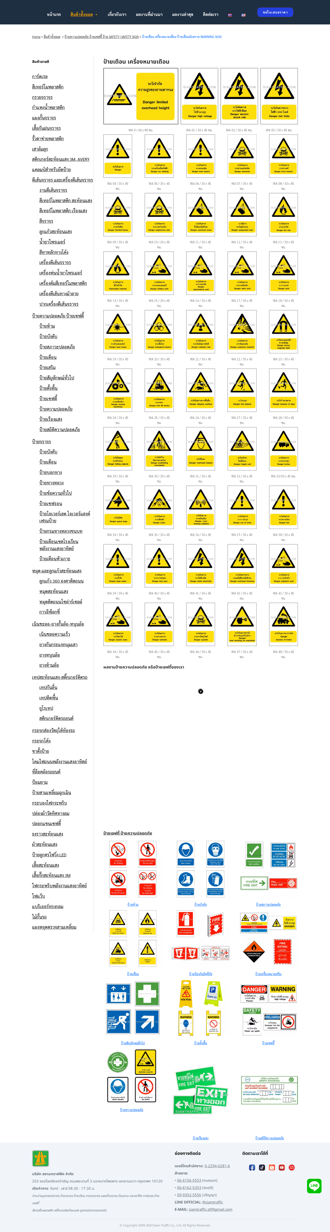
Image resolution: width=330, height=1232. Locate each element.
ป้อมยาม (40, 782)
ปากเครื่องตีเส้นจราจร (59, 304)
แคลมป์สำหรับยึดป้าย (51, 169)
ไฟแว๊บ (38, 896)
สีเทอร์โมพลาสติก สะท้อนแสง (65, 200)
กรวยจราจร (42, 97)
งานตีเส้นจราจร (53, 190)
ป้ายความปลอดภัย (55, 409)
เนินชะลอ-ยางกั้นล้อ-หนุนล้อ (58, 624)
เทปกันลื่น (48, 687)
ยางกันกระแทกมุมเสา (58, 644)
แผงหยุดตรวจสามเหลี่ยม (54, 927)
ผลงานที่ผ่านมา (149, 14)
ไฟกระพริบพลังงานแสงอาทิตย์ (59, 885)
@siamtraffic (212, 1202)
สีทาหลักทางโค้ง (53, 252)
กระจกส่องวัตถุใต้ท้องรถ (53, 730)
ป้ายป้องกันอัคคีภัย (200, 974)
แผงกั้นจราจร (44, 117)
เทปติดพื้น (48, 697)
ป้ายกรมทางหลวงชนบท (60, 531)
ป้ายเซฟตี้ (48, 398)
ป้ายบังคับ (48, 336)
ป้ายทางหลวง (51, 482)
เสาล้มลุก (40, 149)
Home (36, 37)
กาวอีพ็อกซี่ (49, 612)
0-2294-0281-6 (217, 1166)
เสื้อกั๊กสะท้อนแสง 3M (51, 875)
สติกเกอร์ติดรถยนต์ (56, 718)
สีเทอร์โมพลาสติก (48, 86)
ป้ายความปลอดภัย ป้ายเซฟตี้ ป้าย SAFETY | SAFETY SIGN (102, 37)
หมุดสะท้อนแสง (53, 591)
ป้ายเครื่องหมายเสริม (268, 974)
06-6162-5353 (189, 1188)
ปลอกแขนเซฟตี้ (46, 823)
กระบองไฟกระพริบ (49, 803)
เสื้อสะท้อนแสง (45, 865)
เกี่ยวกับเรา (117, 14)
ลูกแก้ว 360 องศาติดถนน (61, 581)
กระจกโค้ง (41, 740)
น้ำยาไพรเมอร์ (52, 242)
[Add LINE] (314, 1186)
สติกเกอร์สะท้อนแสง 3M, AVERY (61, 159)
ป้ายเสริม (47, 367)
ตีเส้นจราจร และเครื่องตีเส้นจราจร (62, 180)
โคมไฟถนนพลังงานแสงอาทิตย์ (59, 761)
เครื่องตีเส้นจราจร (55, 262)
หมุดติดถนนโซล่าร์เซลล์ (60, 601)
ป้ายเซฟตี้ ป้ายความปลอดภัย (127, 833)
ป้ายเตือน (48, 357)
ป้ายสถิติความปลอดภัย (59, 429)
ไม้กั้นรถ (39, 917)
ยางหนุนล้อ (49, 655)
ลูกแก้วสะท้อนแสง (55, 231)
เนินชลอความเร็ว (54, 634)
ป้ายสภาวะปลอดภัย (57, 346)
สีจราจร (46, 221)
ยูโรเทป (46, 708)
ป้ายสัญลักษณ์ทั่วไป (56, 377)
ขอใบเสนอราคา (275, 12)
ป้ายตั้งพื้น (48, 388)
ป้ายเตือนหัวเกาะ (54, 558)
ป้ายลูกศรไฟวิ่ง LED (49, 854)
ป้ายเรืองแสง (50, 419)
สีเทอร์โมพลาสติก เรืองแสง (63, 210)
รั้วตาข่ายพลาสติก (48, 138)
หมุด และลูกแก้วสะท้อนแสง (56, 570)
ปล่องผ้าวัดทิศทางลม (50, 813)
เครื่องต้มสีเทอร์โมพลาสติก (63, 283)
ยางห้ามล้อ (49, 665)
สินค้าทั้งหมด (82, 14)
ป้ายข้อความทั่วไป (55, 493)
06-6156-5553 (189, 1180)
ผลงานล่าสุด (182, 14)
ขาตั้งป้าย (40, 751)
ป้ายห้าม (47, 326)
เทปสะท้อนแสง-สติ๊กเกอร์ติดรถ (59, 677)
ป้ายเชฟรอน (50, 503)
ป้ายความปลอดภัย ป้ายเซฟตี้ (58, 316)
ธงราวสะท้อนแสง (47, 834)
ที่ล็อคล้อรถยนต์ (46, 771)
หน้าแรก (54, 14)
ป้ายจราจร (41, 441)
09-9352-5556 (189, 1195)
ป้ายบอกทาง (50, 472)
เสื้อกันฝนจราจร (46, 128)
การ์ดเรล (40, 76)
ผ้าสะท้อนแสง (44, 844)
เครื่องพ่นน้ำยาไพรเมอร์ (60, 272)
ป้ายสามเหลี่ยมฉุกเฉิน (51, 792)
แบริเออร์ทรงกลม (47, 906)
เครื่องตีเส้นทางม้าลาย (59, 293)
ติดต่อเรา (210, 14)
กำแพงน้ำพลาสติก (48, 107)
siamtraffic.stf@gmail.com (210, 1209)
